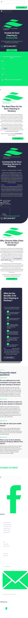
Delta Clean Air (9, 348)
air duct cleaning (18, 133)
